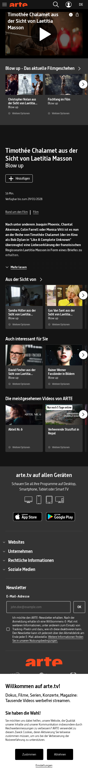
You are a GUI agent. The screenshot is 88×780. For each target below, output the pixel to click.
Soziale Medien (21, 569)
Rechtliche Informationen (31, 560)
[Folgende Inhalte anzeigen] (83, 84)
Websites (16, 542)
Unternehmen (20, 551)
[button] (56, 4)
